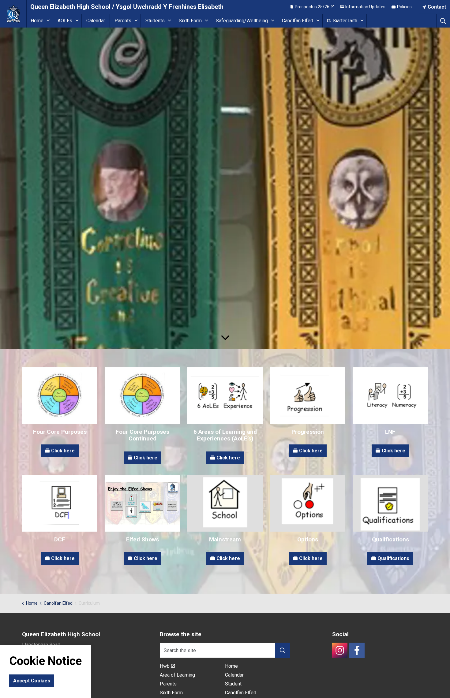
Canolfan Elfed (297, 21)
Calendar (95, 21)
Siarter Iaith (345, 21)
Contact (437, 7)
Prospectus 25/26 (312, 6)
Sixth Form (190, 21)
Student (233, 684)
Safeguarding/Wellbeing (242, 21)
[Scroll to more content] (225, 337)
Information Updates (365, 6)
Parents (122, 21)
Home (37, 21)
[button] (282, 650)
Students (155, 21)
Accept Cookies (31, 681)
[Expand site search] (443, 21)
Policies (404, 6)
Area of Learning (177, 675)
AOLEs (65, 21)
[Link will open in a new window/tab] (339, 650)
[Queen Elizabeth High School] (13, 14)
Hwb (165, 666)
